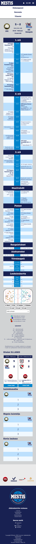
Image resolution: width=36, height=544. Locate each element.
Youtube (19, 527)
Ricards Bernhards (24, 107)
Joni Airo (24, 380)
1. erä (12, 308)
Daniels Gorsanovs (24, 131)
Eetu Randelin (9, 148)
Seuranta (18, 12)
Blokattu (28, 305)
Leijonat (18, 511)
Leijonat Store (18, 516)
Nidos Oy (23, 542)
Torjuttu (20, 305)
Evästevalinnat (18, 541)
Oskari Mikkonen (11, 117)
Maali (8, 305)
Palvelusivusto (18, 515)
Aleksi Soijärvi (9, 112)
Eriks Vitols (26, 99)
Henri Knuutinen (9, 44)
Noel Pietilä (9, 160)
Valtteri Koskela (26, 383)
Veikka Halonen (9, 175)
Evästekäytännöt (18, 539)
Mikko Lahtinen (9, 81)
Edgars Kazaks (27, 59)
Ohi (14, 305)
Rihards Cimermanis (24, 101)
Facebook (18, 523)
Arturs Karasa (27, 104)
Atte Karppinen (8, 63)
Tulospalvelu (18, 512)
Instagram (19, 526)
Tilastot (18, 16)
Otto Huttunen (9, 89)
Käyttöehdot (18, 536)
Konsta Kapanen (9, 51)
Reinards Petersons (24, 182)
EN (30, 3)
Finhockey (18, 513)
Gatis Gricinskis (24, 141)
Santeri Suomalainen (8, 85)
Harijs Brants (26, 145)
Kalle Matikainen (9, 71)
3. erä (24, 308)
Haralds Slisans (28, 54)
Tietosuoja (18, 538)
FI (27, 3)
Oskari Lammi (10, 213)
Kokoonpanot (18, 8)
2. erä (18, 308)
